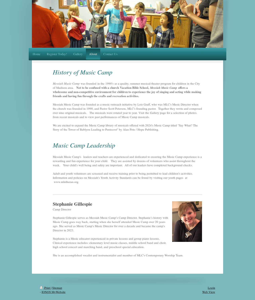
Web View (208, 292)
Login (211, 288)
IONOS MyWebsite (54, 292)
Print (47, 288)
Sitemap (57, 288)
